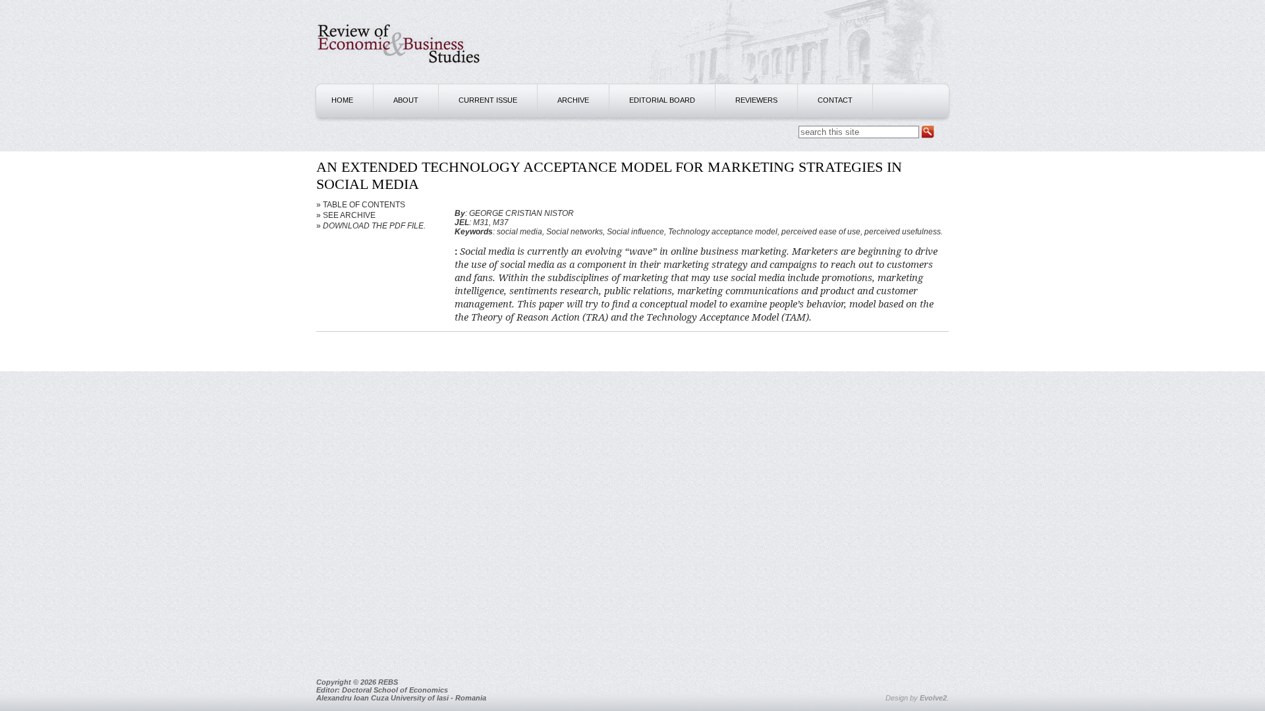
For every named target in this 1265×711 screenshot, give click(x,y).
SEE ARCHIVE (349, 215)
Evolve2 (933, 698)
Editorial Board (662, 100)
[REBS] (399, 69)
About (405, 100)
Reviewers (756, 100)
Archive (573, 100)
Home (342, 100)
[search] (927, 132)
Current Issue (488, 100)
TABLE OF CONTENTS (364, 204)
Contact (835, 100)
